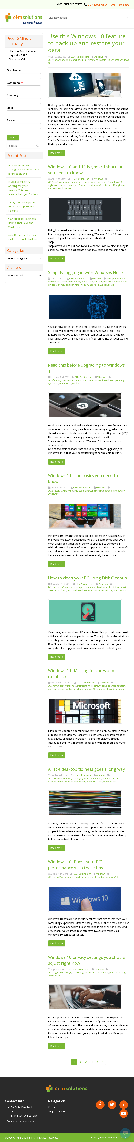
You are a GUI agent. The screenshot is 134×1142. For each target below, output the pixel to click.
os (57, 383)
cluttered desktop (111, 778)
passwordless (121, 281)
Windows (98, 56)
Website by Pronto (118, 1137)
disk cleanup (102, 587)
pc (99, 877)
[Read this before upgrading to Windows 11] (85, 405)
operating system (93, 490)
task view (76, 182)
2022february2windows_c (60, 380)
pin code (52, 284)
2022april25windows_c (59, 182)
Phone (11, 120)
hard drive (114, 587)
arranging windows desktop (87, 778)
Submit (13, 137)
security (70, 284)
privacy (61, 284)
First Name (15, 70)
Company (14, 95)
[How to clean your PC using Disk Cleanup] (85, 611)
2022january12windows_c (60, 490)
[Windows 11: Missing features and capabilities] (85, 710)
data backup (77, 59)
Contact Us (54, 1107)
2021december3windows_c (61, 587)
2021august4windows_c (59, 972)
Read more (56, 153)
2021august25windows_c (60, 877)
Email (11, 107)
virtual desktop (88, 182)
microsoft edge (100, 972)
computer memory (85, 587)
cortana (88, 972)
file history (90, 59)
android (78, 380)
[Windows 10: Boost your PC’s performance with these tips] (85, 898)
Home (59, 4)
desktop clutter (55, 781)
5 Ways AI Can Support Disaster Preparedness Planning (22, 206)
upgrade (107, 490)
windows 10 (103, 182)
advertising (77, 972)
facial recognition (68, 281)
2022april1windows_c (117, 278)
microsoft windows (103, 380)
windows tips (119, 590)
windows (82, 590)
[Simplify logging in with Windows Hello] (85, 306)
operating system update (60, 688)
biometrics (53, 281)
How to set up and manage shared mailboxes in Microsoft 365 (23, 169)
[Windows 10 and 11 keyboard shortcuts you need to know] (85, 209)
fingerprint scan (85, 281)
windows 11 (97, 185)
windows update (117, 688)
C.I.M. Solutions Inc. (80, 56)
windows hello (107, 284)
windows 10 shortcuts (79, 185)
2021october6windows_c (60, 778)
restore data (113, 59)
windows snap (65, 188)
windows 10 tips (94, 781)
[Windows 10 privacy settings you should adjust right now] (85, 997)
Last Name (15, 82)
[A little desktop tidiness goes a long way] (85, 803)
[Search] (37, 146)
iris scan (98, 281)
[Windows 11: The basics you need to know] (85, 515)
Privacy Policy (98, 1137)
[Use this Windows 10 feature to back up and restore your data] (85, 84)
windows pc (106, 590)
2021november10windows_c (62, 685)
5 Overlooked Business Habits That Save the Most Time (22, 223)
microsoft (101, 59)
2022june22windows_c (59, 59)
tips (103, 877)
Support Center (73, 4)
